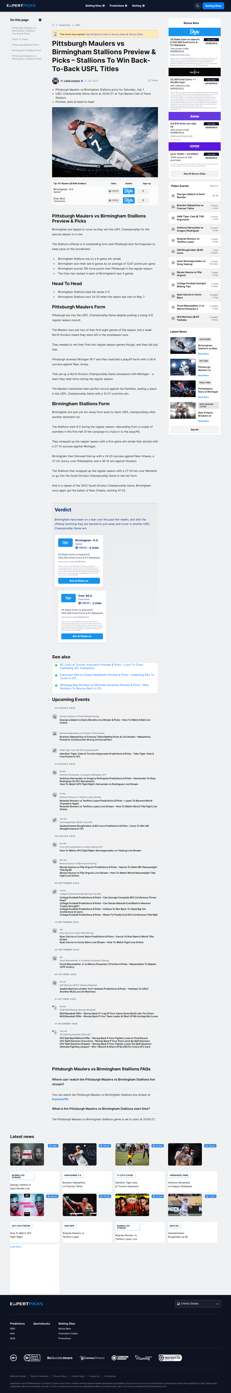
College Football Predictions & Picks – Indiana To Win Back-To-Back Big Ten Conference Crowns (103, 910)
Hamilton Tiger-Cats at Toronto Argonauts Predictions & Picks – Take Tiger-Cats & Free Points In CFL (107, 755)
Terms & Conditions (39, 1376)
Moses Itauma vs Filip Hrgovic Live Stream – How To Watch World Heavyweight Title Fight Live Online (107, 874)
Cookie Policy (78, 1376)
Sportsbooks (41, 1323)
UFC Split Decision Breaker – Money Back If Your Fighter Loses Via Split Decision (106, 1043)
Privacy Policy (60, 1376)
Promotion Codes (68, 1333)
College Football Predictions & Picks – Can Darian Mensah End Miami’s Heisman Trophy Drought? (105, 904)
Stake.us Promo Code (179, 54)
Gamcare (132, 1386)
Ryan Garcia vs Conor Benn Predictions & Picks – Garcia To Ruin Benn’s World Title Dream (107, 938)
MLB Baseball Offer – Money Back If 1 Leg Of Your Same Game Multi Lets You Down (107, 1013)
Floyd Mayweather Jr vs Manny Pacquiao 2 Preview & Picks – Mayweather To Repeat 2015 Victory (108, 965)
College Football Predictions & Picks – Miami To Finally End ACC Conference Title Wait (109, 914)
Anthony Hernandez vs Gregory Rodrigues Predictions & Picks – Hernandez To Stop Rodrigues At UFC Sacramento (108, 780)
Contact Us (94, 1376)
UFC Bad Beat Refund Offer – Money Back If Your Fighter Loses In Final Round (104, 1038)
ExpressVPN (60, 1099)
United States (190, 1303)
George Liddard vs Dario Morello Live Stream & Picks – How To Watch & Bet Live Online (105, 721)
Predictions (117, 5)
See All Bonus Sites (195, 173)
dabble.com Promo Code (181, 136)
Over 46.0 (59, 199)
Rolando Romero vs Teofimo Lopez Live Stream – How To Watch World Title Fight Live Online (108, 808)
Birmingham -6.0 (63, 190)
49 (213, 195)
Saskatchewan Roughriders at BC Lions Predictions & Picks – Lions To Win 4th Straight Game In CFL (104, 827)
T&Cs (211, 63)
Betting (136, 5)
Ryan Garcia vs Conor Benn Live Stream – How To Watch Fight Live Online (101, 942)
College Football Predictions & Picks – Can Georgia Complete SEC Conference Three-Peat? (108, 899)
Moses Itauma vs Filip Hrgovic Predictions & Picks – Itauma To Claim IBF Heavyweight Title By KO (108, 868)
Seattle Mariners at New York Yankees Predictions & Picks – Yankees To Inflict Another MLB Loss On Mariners (104, 990)
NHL (12, 1333)
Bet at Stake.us (79, 580)
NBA (12, 1328)
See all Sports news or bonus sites (105, 34)
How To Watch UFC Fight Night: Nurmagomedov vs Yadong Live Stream (100, 850)
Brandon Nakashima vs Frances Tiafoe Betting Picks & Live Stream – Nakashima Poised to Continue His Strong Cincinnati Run (105, 738)
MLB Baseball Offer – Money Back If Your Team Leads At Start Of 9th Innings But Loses (109, 1016)
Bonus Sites (136, 34)
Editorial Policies (18, 1376)
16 (211, 264)
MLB (12, 1338)
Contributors (110, 1376)
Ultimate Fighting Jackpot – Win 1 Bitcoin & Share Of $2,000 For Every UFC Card (105, 1046)
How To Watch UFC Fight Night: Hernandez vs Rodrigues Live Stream (99, 784)
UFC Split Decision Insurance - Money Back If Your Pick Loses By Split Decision (105, 1040)
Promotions (65, 1338)
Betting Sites (93, 5)
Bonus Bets (65, 1328)
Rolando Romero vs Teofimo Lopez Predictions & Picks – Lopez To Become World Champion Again (106, 802)
